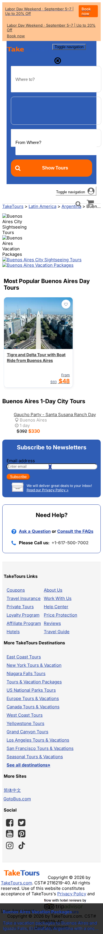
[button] (13, 224)
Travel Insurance (24, 598)
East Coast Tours (24, 657)
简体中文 (12, 790)
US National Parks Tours (31, 690)
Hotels (13, 631)
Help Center (56, 606)
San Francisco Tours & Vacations (40, 748)
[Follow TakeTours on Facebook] (10, 822)
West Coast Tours (25, 715)
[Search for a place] (78, 203)
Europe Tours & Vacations (33, 698)
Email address (21, 460)
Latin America (42, 206)
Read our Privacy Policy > (48, 490)
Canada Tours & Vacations (33, 706)
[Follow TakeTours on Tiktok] (22, 845)
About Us (53, 590)
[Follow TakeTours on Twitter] (22, 822)
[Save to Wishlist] (66, 304)
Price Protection (60, 615)
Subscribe (18, 477)
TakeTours (12, 206)
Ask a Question (35, 531)
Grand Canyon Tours (27, 731)
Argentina (71, 206)
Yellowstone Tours (25, 723)
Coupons (16, 590)
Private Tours (20, 606)
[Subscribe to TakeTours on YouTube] (10, 834)
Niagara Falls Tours (26, 673)
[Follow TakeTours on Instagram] (10, 845)
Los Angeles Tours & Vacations (38, 740)
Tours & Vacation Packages (34, 682)
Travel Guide (57, 631)
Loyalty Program (23, 615)
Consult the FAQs (75, 531)
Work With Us (58, 598)
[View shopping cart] (90, 202)
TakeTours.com (16, 883)
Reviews (52, 623)
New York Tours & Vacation (34, 665)
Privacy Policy (71, 893)
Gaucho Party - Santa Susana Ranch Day (55, 414)
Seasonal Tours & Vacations (35, 756)
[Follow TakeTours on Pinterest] (22, 833)
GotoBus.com (17, 799)
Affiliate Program (24, 623)
